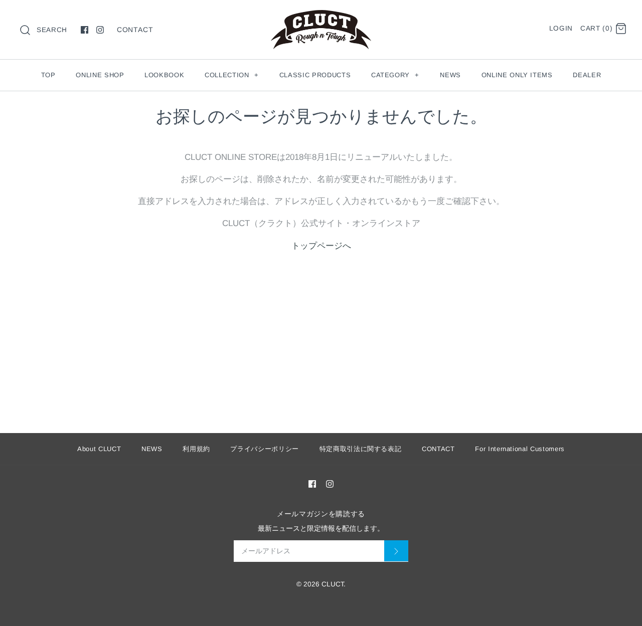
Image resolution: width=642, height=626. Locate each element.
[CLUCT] (321, 17)
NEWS (450, 75)
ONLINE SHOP (100, 75)
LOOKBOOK (164, 75)
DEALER (587, 75)
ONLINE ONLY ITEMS (517, 75)
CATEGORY (395, 75)
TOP (48, 75)
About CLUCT (99, 449)
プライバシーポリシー (264, 449)
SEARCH (52, 30)
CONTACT (135, 30)
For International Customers (520, 449)
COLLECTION (231, 75)
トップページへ (321, 246)
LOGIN (561, 28)
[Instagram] (100, 30)
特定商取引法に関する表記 (360, 449)
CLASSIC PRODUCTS (315, 75)
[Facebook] (84, 30)
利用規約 (196, 449)
